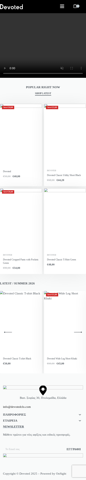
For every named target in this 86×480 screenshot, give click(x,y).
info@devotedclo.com (17, 406)
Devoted (7, 171)
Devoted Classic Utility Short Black (64, 175)
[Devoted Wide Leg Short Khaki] (65, 322)
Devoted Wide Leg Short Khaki (62, 358)
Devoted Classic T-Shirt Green (61, 259)
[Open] (62, 6)
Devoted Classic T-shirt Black (17, 358)
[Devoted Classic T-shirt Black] (21, 322)
